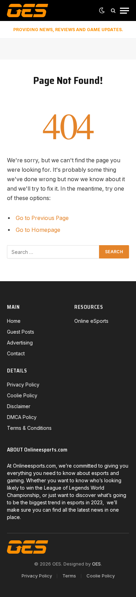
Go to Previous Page (42, 218)
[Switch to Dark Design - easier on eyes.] (101, 10)
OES (96, 564)
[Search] (113, 11)
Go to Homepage (38, 230)
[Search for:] (53, 251)
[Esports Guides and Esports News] (27, 10)
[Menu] (124, 11)
